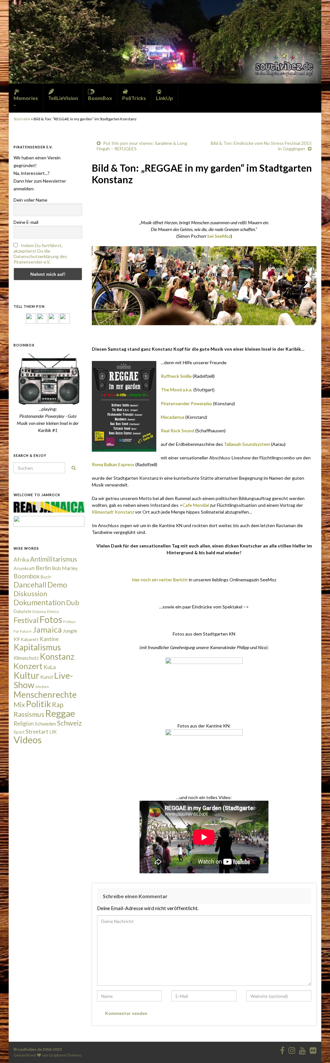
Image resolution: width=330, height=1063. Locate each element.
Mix (19, 704)
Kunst (46, 677)
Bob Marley (65, 568)
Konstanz (57, 656)
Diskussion (30, 593)
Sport (19, 732)
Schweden (45, 724)
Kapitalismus (37, 647)
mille (187, 376)
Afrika (21, 559)
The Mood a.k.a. (176, 389)
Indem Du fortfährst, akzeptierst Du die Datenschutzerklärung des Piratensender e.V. (40, 254)
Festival (26, 620)
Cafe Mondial (195, 505)
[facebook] (282, 1049)
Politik (38, 703)
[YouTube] (53, 318)
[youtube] (302, 1049)
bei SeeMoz (219, 236)
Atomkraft (24, 568)
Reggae (60, 713)
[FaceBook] (31, 318)
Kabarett (30, 639)
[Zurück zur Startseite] (165, 42)
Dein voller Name (30, 200)
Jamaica (47, 629)
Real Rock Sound (177, 430)
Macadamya (172, 417)
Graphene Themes (65, 1055)
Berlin (43, 567)
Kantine (49, 639)
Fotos (51, 619)
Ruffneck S (172, 376)
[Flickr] (65, 318)
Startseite (22, 118)
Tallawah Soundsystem (247, 444)
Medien (42, 687)
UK (53, 731)
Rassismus (29, 714)
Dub (72, 602)
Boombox (27, 576)
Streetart (36, 731)
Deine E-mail (26, 222)
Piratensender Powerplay (186, 403)
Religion (24, 723)
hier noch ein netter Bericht (160, 579)
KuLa (50, 667)
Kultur (26, 675)
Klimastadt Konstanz (113, 512)
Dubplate (22, 611)
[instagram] (42, 318)
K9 (17, 639)
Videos (28, 739)
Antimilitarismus (53, 559)
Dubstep (39, 611)
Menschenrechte (45, 694)
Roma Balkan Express (113, 464)
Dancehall (30, 584)
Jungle (70, 631)
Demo (57, 584)
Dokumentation (39, 602)
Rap (57, 704)
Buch (46, 576)
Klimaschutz (26, 658)
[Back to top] (315, 1048)
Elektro (53, 611)
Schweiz (69, 723)
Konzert (28, 666)
